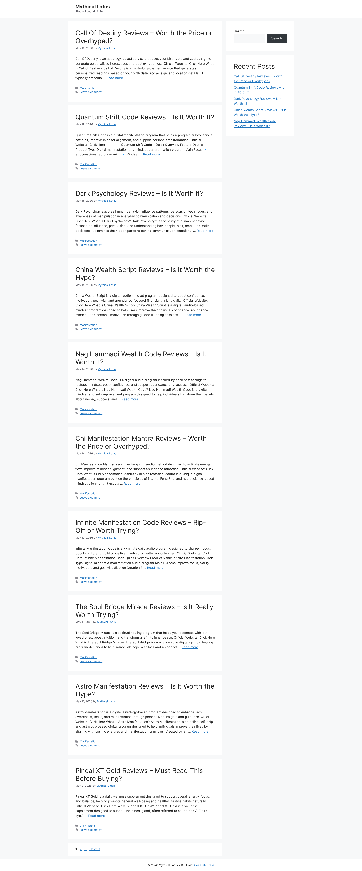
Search (239, 31)
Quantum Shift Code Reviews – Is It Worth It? (144, 117)
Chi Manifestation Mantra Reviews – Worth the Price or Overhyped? (141, 442)
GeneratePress (204, 865)
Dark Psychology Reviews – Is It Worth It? (139, 193)
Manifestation (88, 88)
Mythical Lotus (92, 6)
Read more (114, 78)
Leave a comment (91, 92)
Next (94, 849)
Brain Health (87, 825)
